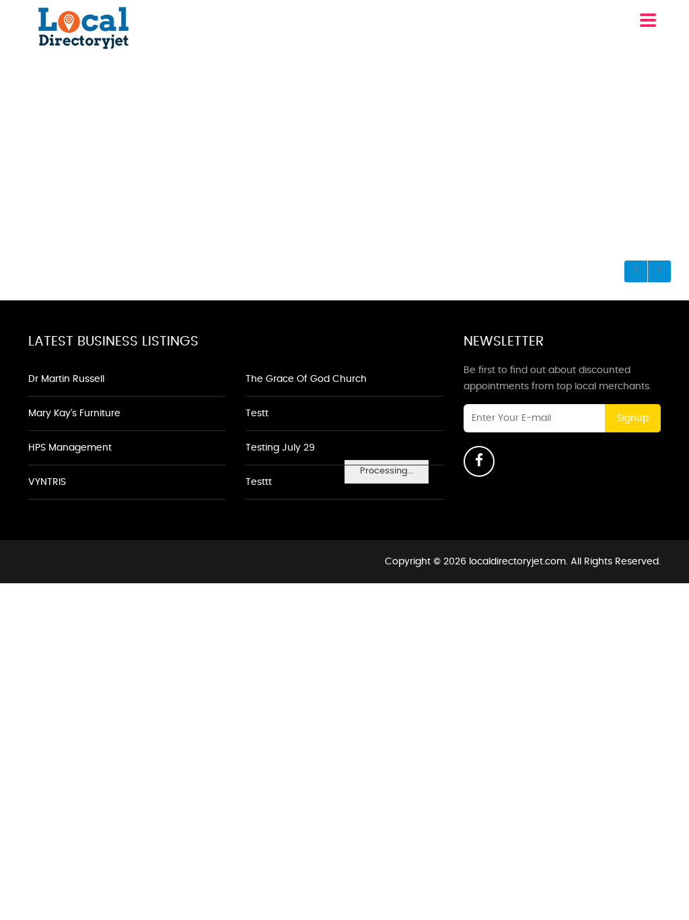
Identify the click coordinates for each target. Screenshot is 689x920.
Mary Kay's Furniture (74, 413)
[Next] (659, 271)
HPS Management (70, 448)
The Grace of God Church (306, 379)
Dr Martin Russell (66, 379)
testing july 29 (280, 448)
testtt (259, 482)
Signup (633, 418)
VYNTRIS (47, 482)
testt (257, 413)
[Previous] (636, 271)
